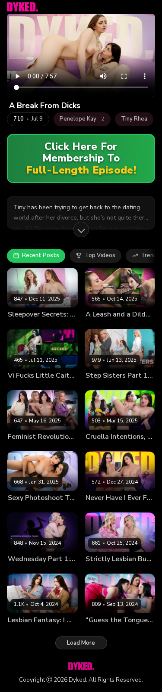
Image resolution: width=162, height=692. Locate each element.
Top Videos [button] (100, 255)
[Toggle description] (81, 229)
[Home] (22, 7)
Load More (81, 643)
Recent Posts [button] (40, 255)
